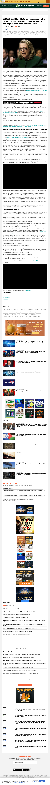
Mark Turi (28, 33)
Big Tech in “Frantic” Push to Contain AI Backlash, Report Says (15, 608)
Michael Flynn (32, 33)
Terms (30, 773)
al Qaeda (9, 31)
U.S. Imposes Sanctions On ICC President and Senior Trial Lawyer (15, 617)
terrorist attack (34, 34)
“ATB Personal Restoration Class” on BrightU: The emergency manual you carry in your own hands (21, 654)
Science (21, 13)
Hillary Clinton (14, 33)
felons (36, 32)
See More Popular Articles (25, 685)
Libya (23, 33)
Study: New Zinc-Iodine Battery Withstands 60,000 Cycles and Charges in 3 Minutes (19, 681)
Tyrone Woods (40, 34)
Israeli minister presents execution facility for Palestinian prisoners (15, 648)
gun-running (8, 33)
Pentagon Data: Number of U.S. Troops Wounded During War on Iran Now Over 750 (19, 611)
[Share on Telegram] (11, 29)
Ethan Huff (22, 350)
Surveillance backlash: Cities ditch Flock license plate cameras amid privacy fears (18, 667)
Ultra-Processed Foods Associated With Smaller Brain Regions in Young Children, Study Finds (20, 673)
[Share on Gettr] (19, 29)
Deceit (23, 32)
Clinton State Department (8, 32)
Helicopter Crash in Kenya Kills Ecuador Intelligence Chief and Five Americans (17, 631)
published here (22, 776)
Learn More (35, 781)
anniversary (13, 31)
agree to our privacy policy (19, 782)
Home (4, 16)
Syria (30, 34)
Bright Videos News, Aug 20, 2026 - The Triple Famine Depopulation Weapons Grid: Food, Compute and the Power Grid (30, 741)
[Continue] (36, 762)
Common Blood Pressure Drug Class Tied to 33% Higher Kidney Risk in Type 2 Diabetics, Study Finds (22, 660)
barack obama (26, 31)
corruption (19, 32)
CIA (46, 31)
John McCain (19, 33)
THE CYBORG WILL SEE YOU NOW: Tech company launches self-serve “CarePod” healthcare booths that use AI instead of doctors (30, 372)
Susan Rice (26, 34)
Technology (27, 13)
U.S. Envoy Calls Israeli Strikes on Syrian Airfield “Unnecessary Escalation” (17, 634)
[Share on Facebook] (6, 29)
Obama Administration (40, 33)
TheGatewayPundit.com (8, 295)
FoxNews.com (6, 302)
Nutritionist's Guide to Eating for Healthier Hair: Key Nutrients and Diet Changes (18, 657)
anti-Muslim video (19, 31)
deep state (27, 32)
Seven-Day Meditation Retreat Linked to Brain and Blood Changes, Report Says (18, 640)
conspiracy (15, 32)
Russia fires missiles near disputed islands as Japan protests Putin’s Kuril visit (17, 637)
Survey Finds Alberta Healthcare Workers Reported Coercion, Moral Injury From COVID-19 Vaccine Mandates (24, 679)
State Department (20, 34)
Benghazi (31, 31)
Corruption (8, 16)
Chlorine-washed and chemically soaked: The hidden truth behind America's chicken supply (20, 645)
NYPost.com (5, 299)
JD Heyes (11, 26)
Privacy (27, 773)
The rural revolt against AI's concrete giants (11, 651)
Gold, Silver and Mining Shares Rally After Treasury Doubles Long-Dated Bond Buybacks (19, 670)
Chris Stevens (42, 31)
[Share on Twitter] (9, 29)
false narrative (32, 32)
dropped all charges (37, 260)
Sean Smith (7, 34)
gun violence (31, 312)
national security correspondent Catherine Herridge (18, 137)
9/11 (6, 31)
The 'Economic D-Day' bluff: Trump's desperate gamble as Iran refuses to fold (17, 642)
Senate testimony (13, 34)
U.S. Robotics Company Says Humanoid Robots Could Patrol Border (15, 676)
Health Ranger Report (7, 705)
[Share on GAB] (14, 29)
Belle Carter (22, 340)
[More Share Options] (22, 29)
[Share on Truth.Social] (17, 29)
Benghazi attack (36, 31)
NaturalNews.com (6, 297)
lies (25, 33)
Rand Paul (16, 316)
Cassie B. (22, 360)
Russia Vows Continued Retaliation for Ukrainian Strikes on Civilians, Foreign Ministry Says (20, 628)
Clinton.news (28, 290)
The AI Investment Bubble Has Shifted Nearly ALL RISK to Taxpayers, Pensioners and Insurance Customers (31, 735)
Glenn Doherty (40, 32)
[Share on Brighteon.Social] (4, 29)
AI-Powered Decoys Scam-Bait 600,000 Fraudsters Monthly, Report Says (16, 614)
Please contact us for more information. (9, 500)
